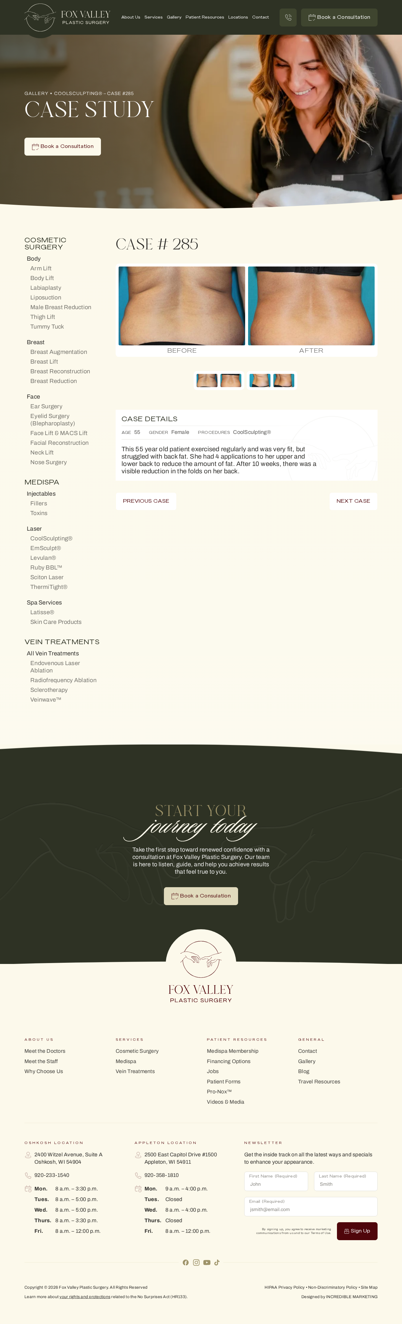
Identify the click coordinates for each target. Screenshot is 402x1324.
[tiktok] (217, 1262)
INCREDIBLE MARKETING (352, 1297)
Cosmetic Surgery (137, 1051)
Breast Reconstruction (60, 371)
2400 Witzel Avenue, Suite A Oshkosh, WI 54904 (68, 1158)
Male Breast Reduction (60, 307)
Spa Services (44, 602)
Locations (238, 17)
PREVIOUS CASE (146, 501)
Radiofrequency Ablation (63, 680)
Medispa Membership (233, 1051)
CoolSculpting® (51, 538)
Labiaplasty (45, 287)
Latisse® (42, 612)
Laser (34, 528)
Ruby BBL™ (46, 567)
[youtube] (206, 1262)
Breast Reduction (53, 381)
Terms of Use (320, 1233)
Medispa (126, 1061)
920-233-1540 (51, 1175)
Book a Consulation (205, 896)
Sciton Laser (47, 577)
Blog (303, 1071)
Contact (260, 17)
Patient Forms (223, 1081)
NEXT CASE (353, 501)
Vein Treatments (135, 1071)
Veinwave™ (46, 699)
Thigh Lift (42, 316)
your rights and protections (84, 1297)
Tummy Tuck (47, 326)
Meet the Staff (41, 1061)
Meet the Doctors (44, 1051)
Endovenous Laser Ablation (55, 667)
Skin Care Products (56, 621)
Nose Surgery (48, 462)
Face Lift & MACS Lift (58, 433)
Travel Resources (319, 1081)
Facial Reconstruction (59, 442)
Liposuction (45, 297)
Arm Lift (41, 268)
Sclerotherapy (49, 689)
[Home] (67, 17)
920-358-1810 (161, 1175)
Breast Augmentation (58, 351)
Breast (36, 342)
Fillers (38, 503)
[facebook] (185, 1262)
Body (34, 258)
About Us (130, 17)
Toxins (39, 513)
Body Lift (42, 278)
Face (33, 396)
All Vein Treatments (53, 653)
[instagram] (196, 1262)
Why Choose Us (43, 1071)
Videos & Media (226, 1102)
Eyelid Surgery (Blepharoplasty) (52, 420)
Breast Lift (44, 361)
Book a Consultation (343, 17)
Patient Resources (205, 17)
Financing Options (228, 1061)
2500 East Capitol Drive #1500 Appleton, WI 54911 (180, 1158)
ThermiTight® (48, 586)
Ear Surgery (46, 406)
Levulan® (43, 557)
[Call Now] (288, 17)
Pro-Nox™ (219, 1091)
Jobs (213, 1071)
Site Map (369, 1287)
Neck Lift (42, 452)
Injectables (41, 493)
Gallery (174, 17)
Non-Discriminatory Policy (332, 1287)
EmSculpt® (45, 548)
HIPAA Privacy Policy (285, 1287)
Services (153, 17)
